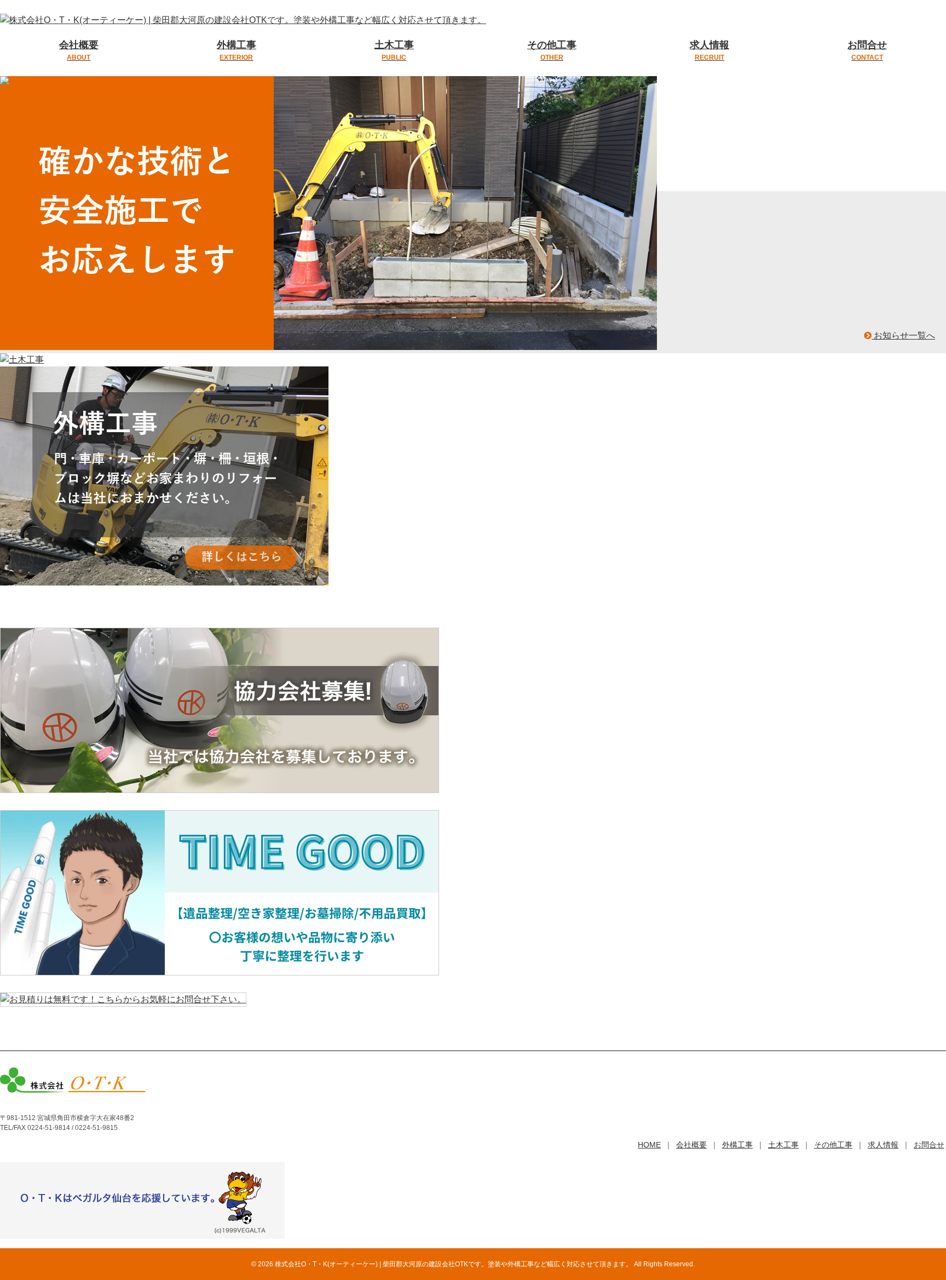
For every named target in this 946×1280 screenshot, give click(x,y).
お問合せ (867, 50)
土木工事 (394, 50)
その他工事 (551, 50)
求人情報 (709, 50)
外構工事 (236, 50)
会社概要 (79, 50)
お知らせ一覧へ (903, 335)
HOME (649, 1144)
